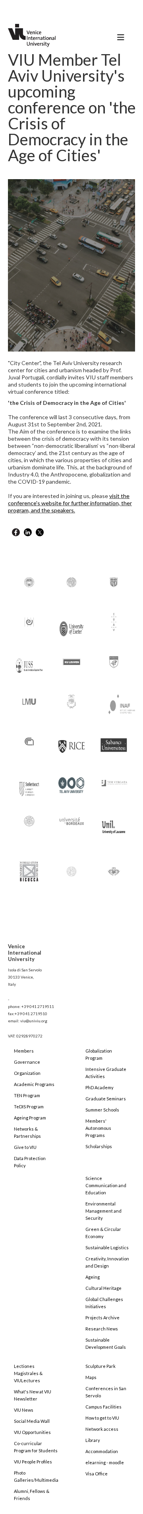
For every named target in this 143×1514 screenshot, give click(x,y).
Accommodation (101, 1451)
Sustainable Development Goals (105, 1343)
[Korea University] (113, 661)
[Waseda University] (113, 867)
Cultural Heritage (103, 1288)
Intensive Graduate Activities (105, 1073)
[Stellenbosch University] (29, 786)
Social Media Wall (32, 1421)
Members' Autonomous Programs (98, 1128)
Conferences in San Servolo (105, 1392)
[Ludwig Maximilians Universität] (29, 700)
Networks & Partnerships (27, 1132)
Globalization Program (98, 1054)
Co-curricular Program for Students (36, 1447)
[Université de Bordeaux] (71, 820)
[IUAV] (113, 621)
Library (92, 1440)
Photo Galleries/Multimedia (36, 1476)
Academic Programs (34, 1084)
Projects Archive (102, 1317)
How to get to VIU (102, 1417)
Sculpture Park (100, 1366)
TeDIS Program (29, 1106)
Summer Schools (102, 1109)
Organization (27, 1073)
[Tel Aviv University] (71, 781)
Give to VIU (25, 1147)
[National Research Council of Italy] (29, 740)
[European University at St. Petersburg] (29, 621)
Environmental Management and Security (103, 1211)
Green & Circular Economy (103, 1233)
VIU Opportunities (32, 1432)
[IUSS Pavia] (29, 661)
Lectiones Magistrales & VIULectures (28, 1373)
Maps (91, 1377)
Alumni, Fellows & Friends (31, 1495)
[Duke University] (113, 581)
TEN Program (27, 1095)
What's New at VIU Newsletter (32, 1395)
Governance (27, 1062)
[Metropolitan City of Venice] (71, 700)
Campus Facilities (103, 1406)
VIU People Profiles (33, 1461)
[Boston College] (29, 581)
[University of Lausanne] (113, 823)
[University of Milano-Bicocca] (29, 865)
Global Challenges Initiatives (104, 1303)
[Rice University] (71, 741)
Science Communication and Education (105, 1185)
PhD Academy (99, 1087)
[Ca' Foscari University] (71, 581)
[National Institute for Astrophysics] (117, 702)
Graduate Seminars (105, 1098)
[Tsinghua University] (29, 820)
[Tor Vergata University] (113, 778)
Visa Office (96, 1473)
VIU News (23, 1409)
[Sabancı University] (113, 741)
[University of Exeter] (71, 625)
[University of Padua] (71, 867)
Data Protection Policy (30, 1162)
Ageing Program (30, 1117)
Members (24, 1050)
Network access (101, 1429)
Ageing (92, 1277)
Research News (101, 1328)
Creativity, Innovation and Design (107, 1262)
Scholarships (98, 1146)
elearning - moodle (104, 1462)
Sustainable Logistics (107, 1247)
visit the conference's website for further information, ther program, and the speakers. (70, 503)
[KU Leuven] (71, 661)
